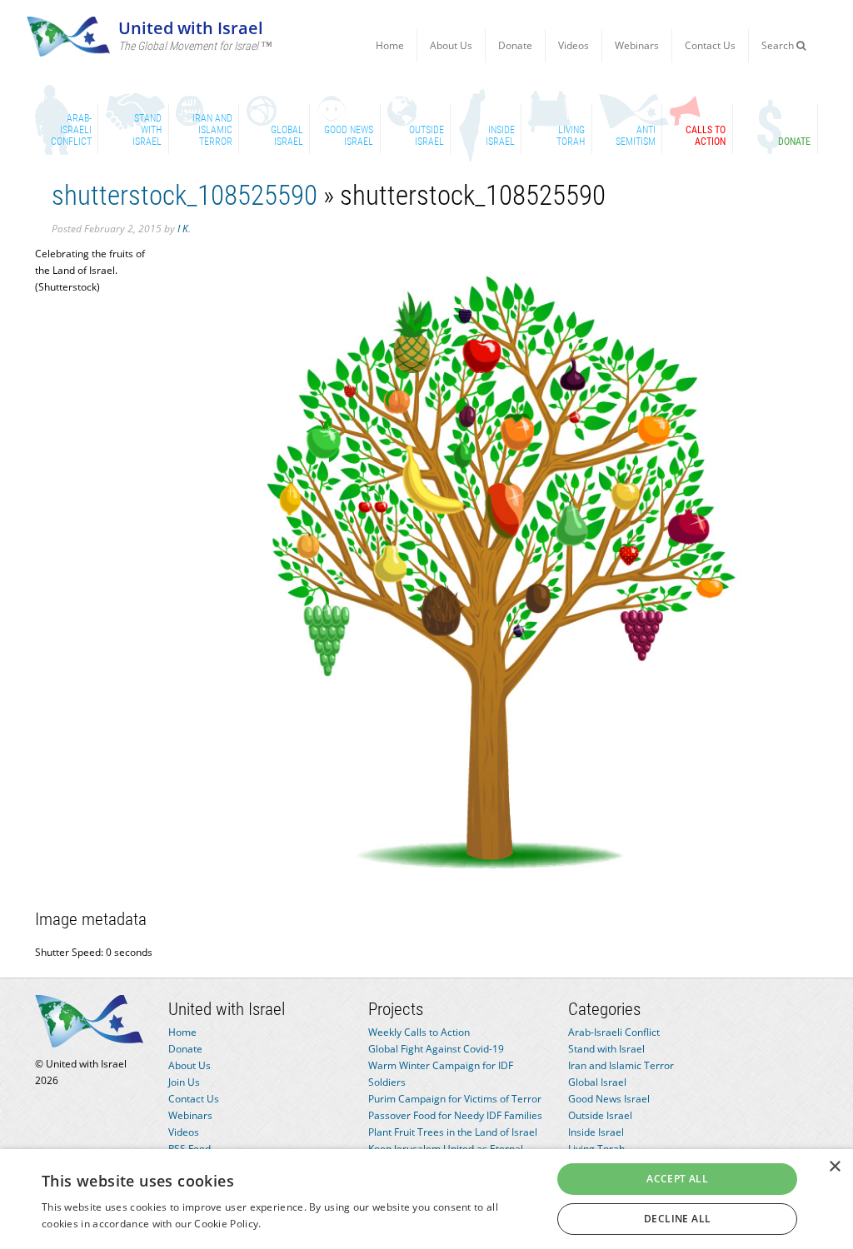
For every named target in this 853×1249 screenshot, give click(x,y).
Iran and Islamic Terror (621, 1065)
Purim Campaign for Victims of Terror (454, 1099)
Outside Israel (600, 1115)
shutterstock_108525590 (184, 195)
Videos (573, 45)
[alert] (426, 1199)
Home (390, 45)
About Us (451, 45)
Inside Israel (596, 1132)
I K (182, 228)
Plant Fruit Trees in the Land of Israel (452, 1132)
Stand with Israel (606, 1049)
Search (778, 45)
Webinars (637, 45)
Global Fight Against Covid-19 (436, 1049)
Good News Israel (609, 1099)
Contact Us (710, 45)
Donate (515, 45)
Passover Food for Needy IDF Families (455, 1115)
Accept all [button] (677, 1179)
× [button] (834, 1167)
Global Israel (597, 1082)
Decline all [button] (677, 1219)
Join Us (184, 1082)
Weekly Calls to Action (419, 1032)
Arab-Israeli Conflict (614, 1032)
